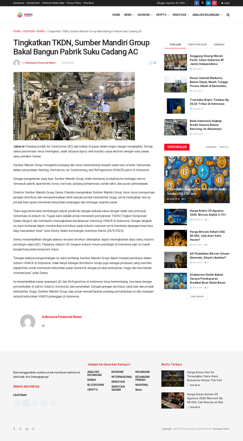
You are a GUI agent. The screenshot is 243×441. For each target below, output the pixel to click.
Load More (197, 296)
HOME (17, 31)
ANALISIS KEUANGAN (206, 14)
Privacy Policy (74, 3)
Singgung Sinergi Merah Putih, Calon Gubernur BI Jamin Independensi (207, 60)
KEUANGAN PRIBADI (142, 378)
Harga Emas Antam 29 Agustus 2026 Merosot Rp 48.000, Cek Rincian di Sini (205, 398)
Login (226, 3)
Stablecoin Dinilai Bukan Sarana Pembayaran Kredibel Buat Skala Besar (208, 278)
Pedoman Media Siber (53, 3)
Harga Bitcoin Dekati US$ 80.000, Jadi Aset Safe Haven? (207, 235)
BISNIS (41, 31)
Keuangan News (220, 429)
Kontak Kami (33, 3)
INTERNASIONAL (121, 376)
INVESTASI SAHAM (118, 388)
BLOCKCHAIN (95, 384)
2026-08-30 (174, 199)
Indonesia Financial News (40, 62)
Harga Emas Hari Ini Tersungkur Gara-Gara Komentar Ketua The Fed (204, 376)
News (128, 14)
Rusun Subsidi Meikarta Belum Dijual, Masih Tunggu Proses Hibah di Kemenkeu (209, 82)
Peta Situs (88, 3)
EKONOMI (144, 14)
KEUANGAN (142, 371)
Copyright (167, 429)
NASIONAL (141, 384)
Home (116, 14)
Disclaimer (18, 3)
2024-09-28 (68, 62)
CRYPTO (161, 14)
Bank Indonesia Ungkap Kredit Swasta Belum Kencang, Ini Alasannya (206, 125)
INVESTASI (179, 14)
